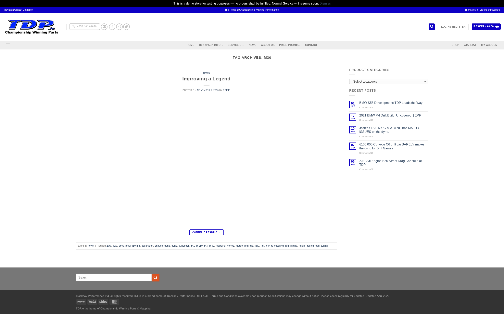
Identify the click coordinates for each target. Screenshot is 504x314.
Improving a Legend (206, 78)
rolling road (313, 245)
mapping (220, 245)
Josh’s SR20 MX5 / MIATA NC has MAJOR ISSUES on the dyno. (389, 129)
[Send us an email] (104, 26)
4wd (115, 245)
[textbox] (388, 81)
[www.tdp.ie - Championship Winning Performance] (31, 26)
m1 (193, 245)
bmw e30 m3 (132, 245)
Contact (311, 45)
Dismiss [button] (325, 3)
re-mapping (277, 245)
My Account (490, 45)
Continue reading (206, 232)
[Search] (432, 26)
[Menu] (7, 45)
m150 (199, 245)
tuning (324, 245)
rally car (265, 245)
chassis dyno (162, 245)
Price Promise (289, 45)
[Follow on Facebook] (112, 26)
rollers (302, 245)
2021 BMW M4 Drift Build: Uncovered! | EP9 (390, 115)
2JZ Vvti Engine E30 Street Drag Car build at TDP (390, 162)
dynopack (184, 245)
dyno (174, 245)
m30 (211, 245)
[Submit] (155, 277)
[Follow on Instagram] (119, 26)
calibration (147, 245)
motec (230, 245)
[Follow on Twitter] (126, 26)
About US (268, 45)
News (253, 45)
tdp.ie (226, 90)
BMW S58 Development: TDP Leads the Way (390, 102)
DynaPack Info (209, 45)
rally (257, 245)
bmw (121, 245)
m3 (206, 245)
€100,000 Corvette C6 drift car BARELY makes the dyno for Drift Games (391, 146)
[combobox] (388, 81)
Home (191, 45)
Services (234, 45)
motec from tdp (244, 245)
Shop (455, 45)
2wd (109, 245)
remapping (291, 245)
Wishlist (470, 45)
